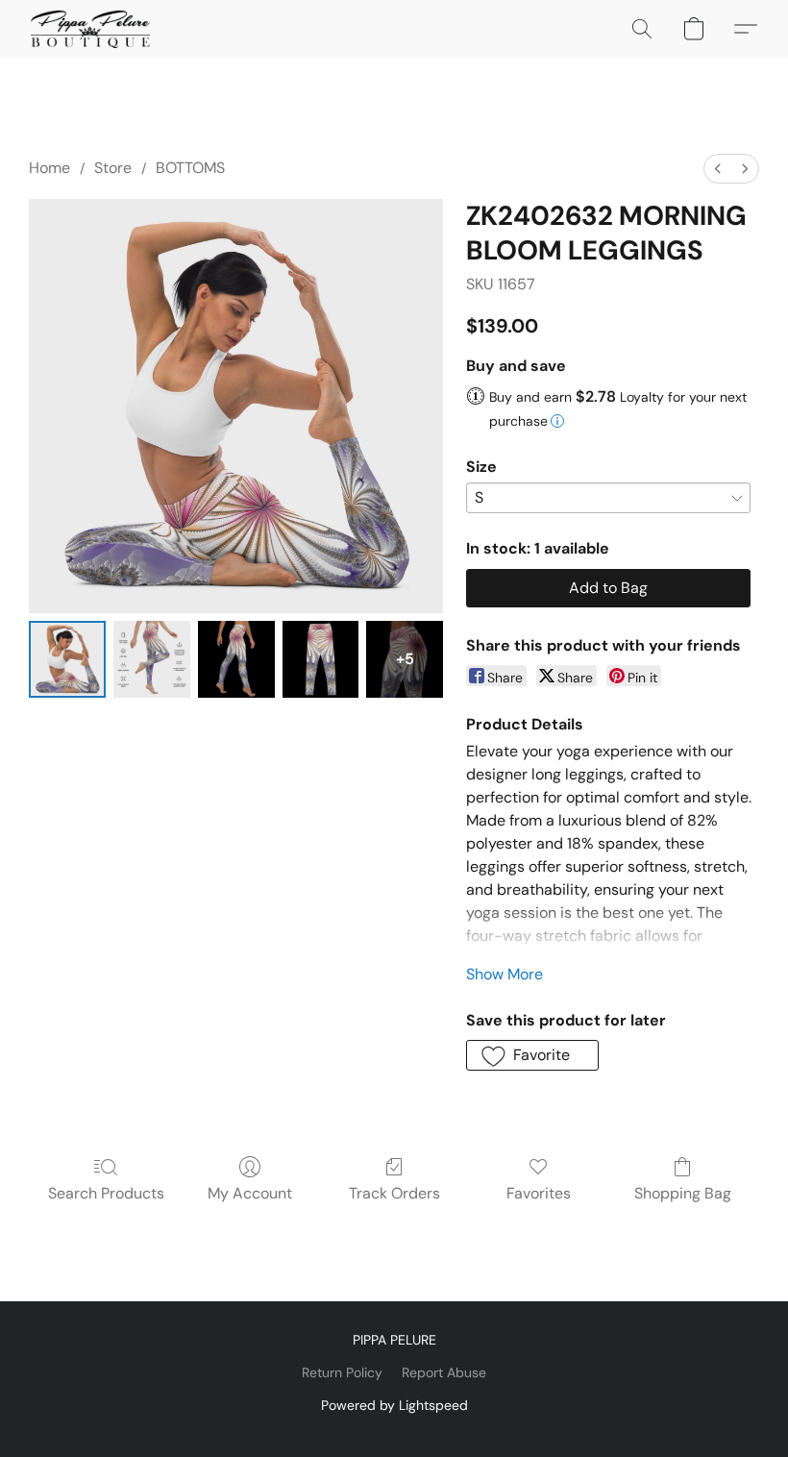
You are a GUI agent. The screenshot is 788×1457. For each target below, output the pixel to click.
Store (113, 168)
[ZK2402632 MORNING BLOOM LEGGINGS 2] (236, 659)
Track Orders (394, 1193)
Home (49, 168)
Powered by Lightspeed (394, 1405)
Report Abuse (444, 1372)
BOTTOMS (190, 168)
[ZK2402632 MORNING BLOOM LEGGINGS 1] (151, 659)
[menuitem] (717, 169)
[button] (90, 29)
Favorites (538, 1193)
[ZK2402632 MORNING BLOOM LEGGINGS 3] (321, 659)
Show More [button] (504, 974)
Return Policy (342, 1372)
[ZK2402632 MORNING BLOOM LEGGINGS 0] (67, 659)
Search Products (106, 1193)
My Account (250, 1193)
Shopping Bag (682, 1193)
